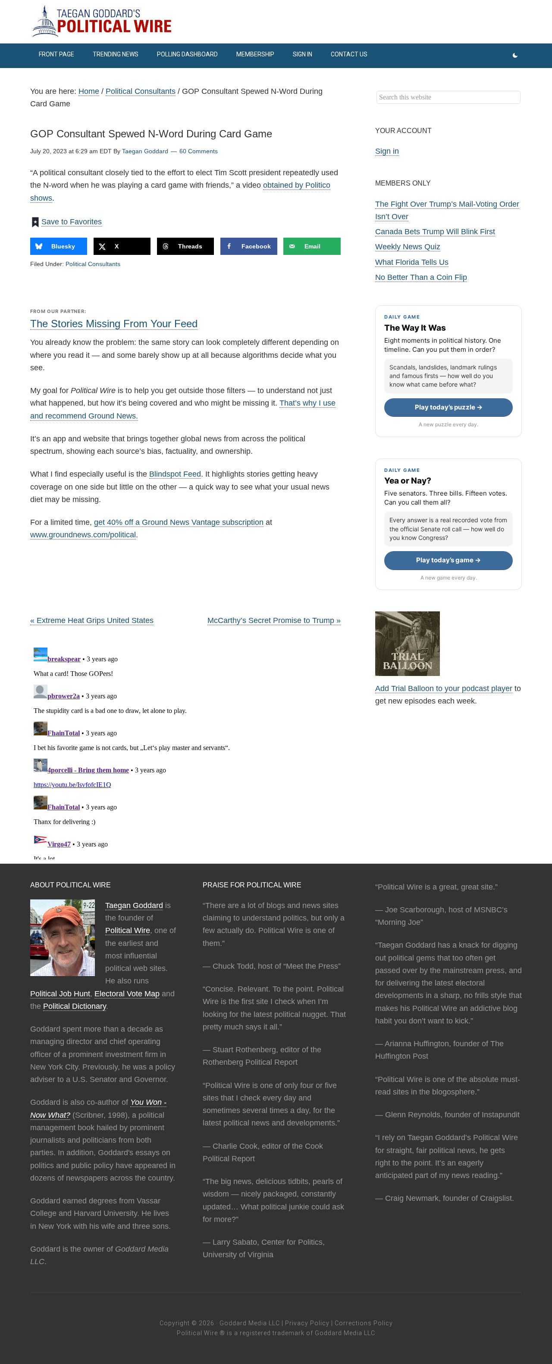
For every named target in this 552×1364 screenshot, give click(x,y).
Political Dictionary (74, 1006)
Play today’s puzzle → (449, 407)
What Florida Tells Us (411, 262)
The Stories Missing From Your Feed (114, 323)
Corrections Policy (364, 1323)
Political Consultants (93, 263)
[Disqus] (185, 751)
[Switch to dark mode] (515, 56)
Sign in (387, 151)
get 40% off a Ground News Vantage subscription (178, 522)
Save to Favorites (71, 221)
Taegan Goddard (134, 905)
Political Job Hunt (60, 993)
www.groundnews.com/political (83, 534)
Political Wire (127, 930)
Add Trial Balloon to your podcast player (443, 688)
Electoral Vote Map (127, 993)
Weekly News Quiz (407, 246)
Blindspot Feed (175, 474)
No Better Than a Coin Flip (421, 277)
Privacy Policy (307, 1323)
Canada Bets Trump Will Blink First (435, 231)
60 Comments (198, 151)
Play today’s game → (448, 560)
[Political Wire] (276, 21)
